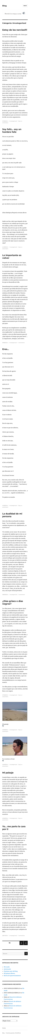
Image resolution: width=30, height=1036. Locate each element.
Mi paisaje (8, 772)
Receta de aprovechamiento (12, 975)
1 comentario (21, 342)
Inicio (4, 1028)
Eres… (5, 349)
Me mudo (7, 967)
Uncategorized (13, 121)
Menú (25, 5)
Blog (4, 6)
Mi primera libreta (9, 973)
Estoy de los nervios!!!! (14, 30)
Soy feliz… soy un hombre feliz (11, 130)
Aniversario (7, 969)
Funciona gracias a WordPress (13, 1033)
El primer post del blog (11, 971)
